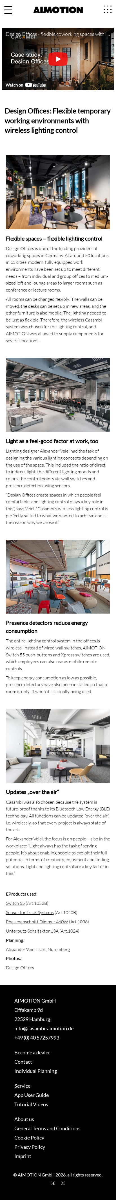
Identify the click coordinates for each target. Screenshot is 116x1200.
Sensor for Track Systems (30, 912)
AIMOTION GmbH (35, 1001)
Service (22, 1086)
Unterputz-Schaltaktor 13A (32, 931)
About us (24, 1119)
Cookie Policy (29, 1137)
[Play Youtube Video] (58, 59)
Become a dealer (32, 1052)
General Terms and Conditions (47, 1128)
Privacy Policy (29, 1147)
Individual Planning (35, 1071)
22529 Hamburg (32, 1019)
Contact (23, 1062)
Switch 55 (15, 903)
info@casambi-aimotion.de (43, 1028)
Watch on (14, 84)
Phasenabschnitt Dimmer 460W (37, 921)
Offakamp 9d (28, 1010)
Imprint (22, 1156)
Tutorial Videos (31, 1104)
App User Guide (31, 1095)
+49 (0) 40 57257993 (36, 1037)
